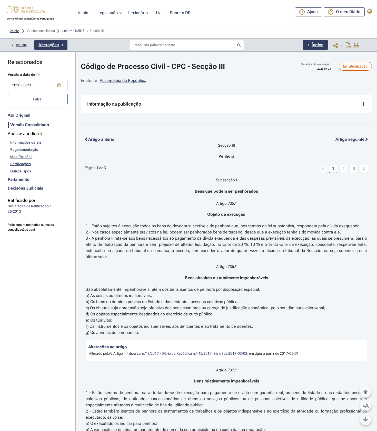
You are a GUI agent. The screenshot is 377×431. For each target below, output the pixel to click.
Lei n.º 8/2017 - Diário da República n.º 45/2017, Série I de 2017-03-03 (192, 353)
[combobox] (38, 85)
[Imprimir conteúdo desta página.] (356, 45)
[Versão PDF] (348, 45)
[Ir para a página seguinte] (364, 169)
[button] (26, 10)
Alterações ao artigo (107, 346)
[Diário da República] (26, 11)
